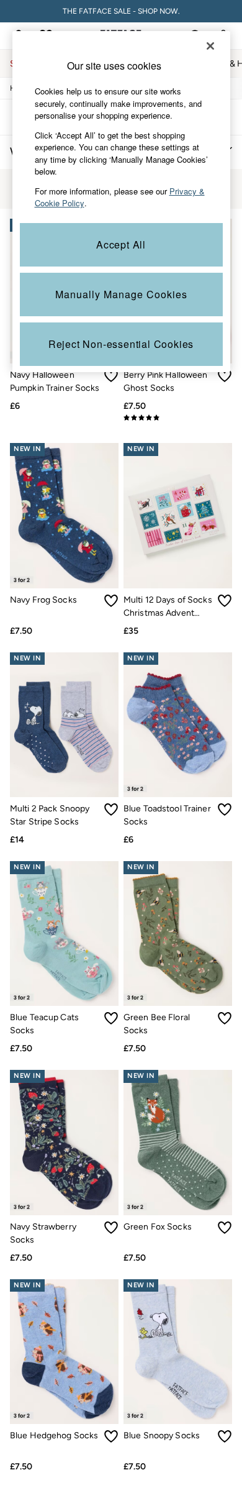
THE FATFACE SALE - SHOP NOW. (121, 11)
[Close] (210, 46)
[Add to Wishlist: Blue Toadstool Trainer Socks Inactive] (224, 809)
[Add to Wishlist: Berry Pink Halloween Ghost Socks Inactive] (224, 375)
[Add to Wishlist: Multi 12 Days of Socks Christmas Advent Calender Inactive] (224, 600)
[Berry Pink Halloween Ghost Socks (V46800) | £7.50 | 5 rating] (177, 417)
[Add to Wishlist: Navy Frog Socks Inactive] (111, 600)
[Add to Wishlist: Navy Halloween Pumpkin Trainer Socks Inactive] (111, 375)
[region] (121, 201)
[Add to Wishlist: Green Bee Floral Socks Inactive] (224, 1018)
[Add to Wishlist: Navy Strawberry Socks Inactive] (111, 1227)
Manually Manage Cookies (121, 294)
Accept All (121, 244)
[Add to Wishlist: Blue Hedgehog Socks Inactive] (111, 1436)
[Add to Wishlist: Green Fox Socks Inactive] (224, 1227)
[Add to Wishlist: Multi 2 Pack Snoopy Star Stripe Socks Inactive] (111, 809)
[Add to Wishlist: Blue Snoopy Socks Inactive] (224, 1436)
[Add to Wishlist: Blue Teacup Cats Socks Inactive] (111, 1018)
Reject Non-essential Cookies (121, 344)
